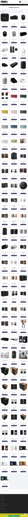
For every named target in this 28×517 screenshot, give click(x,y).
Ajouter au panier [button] (5, 26)
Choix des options (5, 255)
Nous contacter (2, 497)
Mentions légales (3, 499)
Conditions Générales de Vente (4, 505)
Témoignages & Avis (3, 509)
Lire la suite (4, 119)
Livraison (2, 501)
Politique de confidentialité (4, 511)
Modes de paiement (3, 503)
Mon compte (2, 507)
